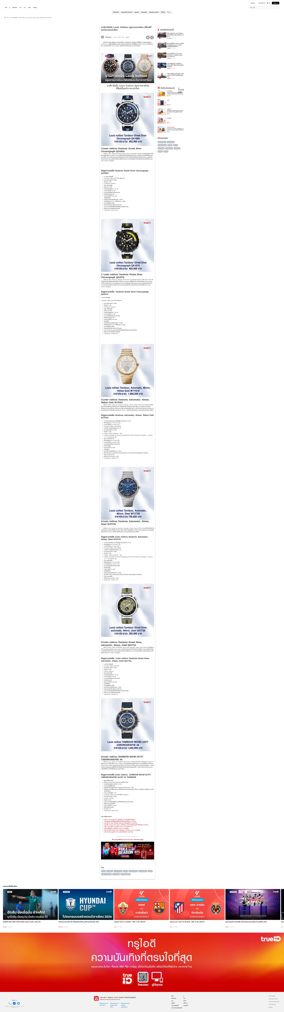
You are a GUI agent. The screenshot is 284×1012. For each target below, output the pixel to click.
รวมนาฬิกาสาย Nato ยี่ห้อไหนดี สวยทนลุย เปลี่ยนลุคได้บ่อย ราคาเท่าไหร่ (120, 823)
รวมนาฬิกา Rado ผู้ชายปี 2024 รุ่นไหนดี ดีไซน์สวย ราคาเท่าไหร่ (118, 832)
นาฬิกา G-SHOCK (106, 874)
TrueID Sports (133, 871)
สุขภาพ (166, 151)
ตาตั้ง (29, 7)
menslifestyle (143, 871)
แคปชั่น (170, 145)
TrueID (9, 3)
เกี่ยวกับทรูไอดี (272, 996)
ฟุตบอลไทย (144, 12)
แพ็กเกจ (185, 1003)
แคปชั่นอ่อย (161, 148)
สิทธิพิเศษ (14, 7)
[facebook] (14, 1003)
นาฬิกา (150, 871)
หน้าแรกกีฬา (116, 12)
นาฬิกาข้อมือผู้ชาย (125, 874)
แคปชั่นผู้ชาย (169, 148)
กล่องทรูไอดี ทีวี (261, 3)
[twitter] (18, 1003)
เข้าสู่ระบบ (275, 3)
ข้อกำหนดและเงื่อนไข (273, 999)
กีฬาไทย (163, 12)
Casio (103, 871)
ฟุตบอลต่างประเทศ (154, 12)
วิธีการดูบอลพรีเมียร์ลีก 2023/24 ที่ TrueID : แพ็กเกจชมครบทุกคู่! (127, 840)
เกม (25, 7)
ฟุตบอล (160, 151)
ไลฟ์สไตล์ (16, 17)
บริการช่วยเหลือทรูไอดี (176, 1008)
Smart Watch (118, 871)
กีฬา (11, 17)
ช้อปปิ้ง (173, 1003)
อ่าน (20, 7)
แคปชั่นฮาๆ (177, 148)
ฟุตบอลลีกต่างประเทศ (126, 12)
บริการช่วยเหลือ (272, 1004)
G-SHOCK (109, 871)
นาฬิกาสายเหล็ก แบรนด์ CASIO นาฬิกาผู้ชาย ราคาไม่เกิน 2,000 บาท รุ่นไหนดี (122, 830)
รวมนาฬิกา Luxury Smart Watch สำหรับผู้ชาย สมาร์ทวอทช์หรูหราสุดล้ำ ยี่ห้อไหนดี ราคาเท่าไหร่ (126, 825)
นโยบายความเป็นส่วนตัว (274, 1001)
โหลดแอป (253, 3)
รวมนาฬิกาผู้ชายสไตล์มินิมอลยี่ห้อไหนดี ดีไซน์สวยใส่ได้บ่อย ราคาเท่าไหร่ (120, 821)
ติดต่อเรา (271, 1007)
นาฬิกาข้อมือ (116, 874)
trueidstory (171, 142)
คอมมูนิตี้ (185, 1005)
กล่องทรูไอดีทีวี (175, 1005)
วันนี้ (6, 7)
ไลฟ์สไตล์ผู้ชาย (162, 142)
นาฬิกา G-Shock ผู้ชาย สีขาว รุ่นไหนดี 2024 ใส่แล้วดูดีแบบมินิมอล (119, 819)
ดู (9, 7)
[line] (10, 1003)
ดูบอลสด (137, 12)
